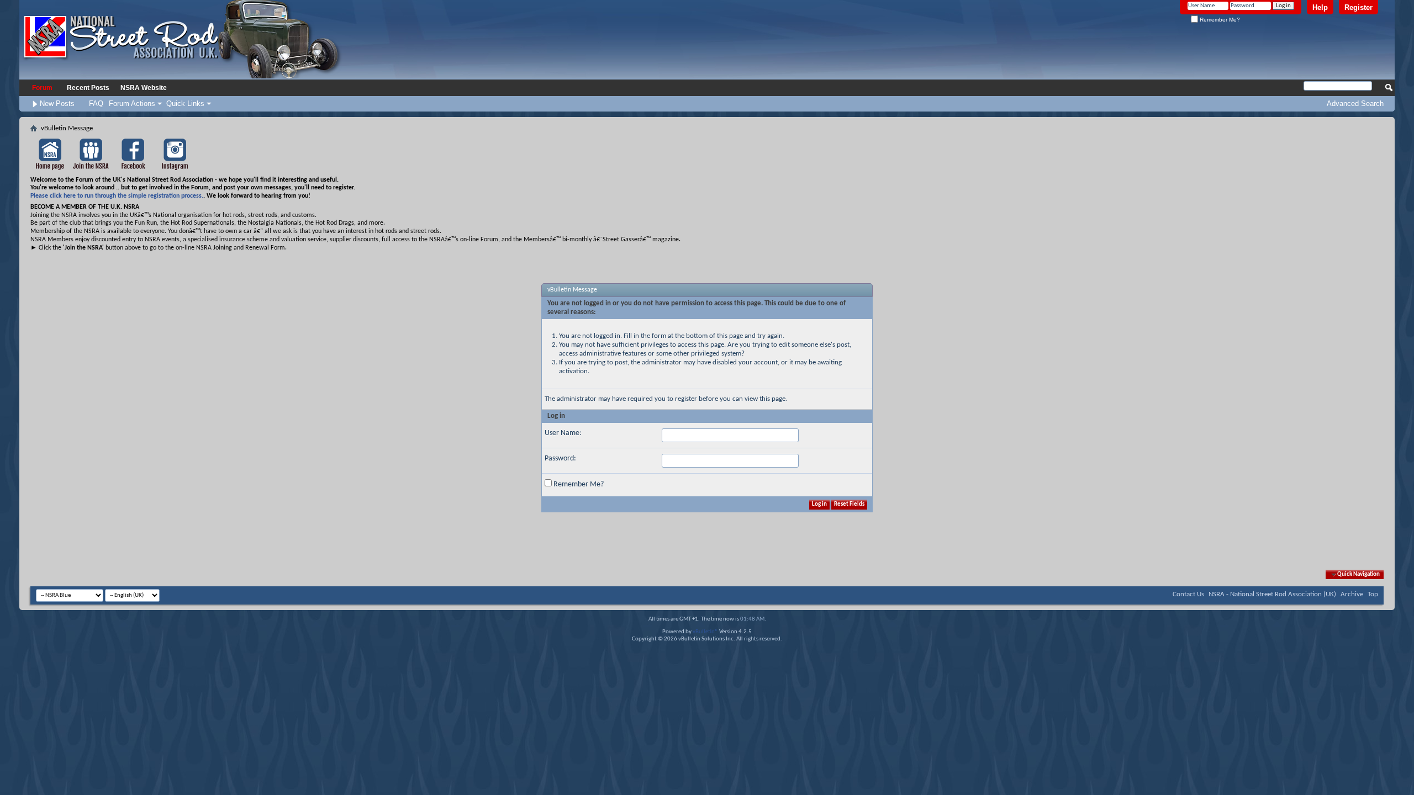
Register (1358, 7)
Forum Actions (132, 103)
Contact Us (1188, 594)
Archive (1352, 594)
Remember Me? (1219, 20)
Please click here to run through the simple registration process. (116, 196)
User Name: (563, 433)
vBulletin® (705, 632)
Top (1373, 594)
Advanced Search (1355, 103)
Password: (560, 458)
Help (1320, 7)
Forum (42, 88)
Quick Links (185, 103)
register (686, 398)
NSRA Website (143, 88)
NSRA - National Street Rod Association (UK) (1272, 594)
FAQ (96, 103)
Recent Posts (88, 88)
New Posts (57, 103)
